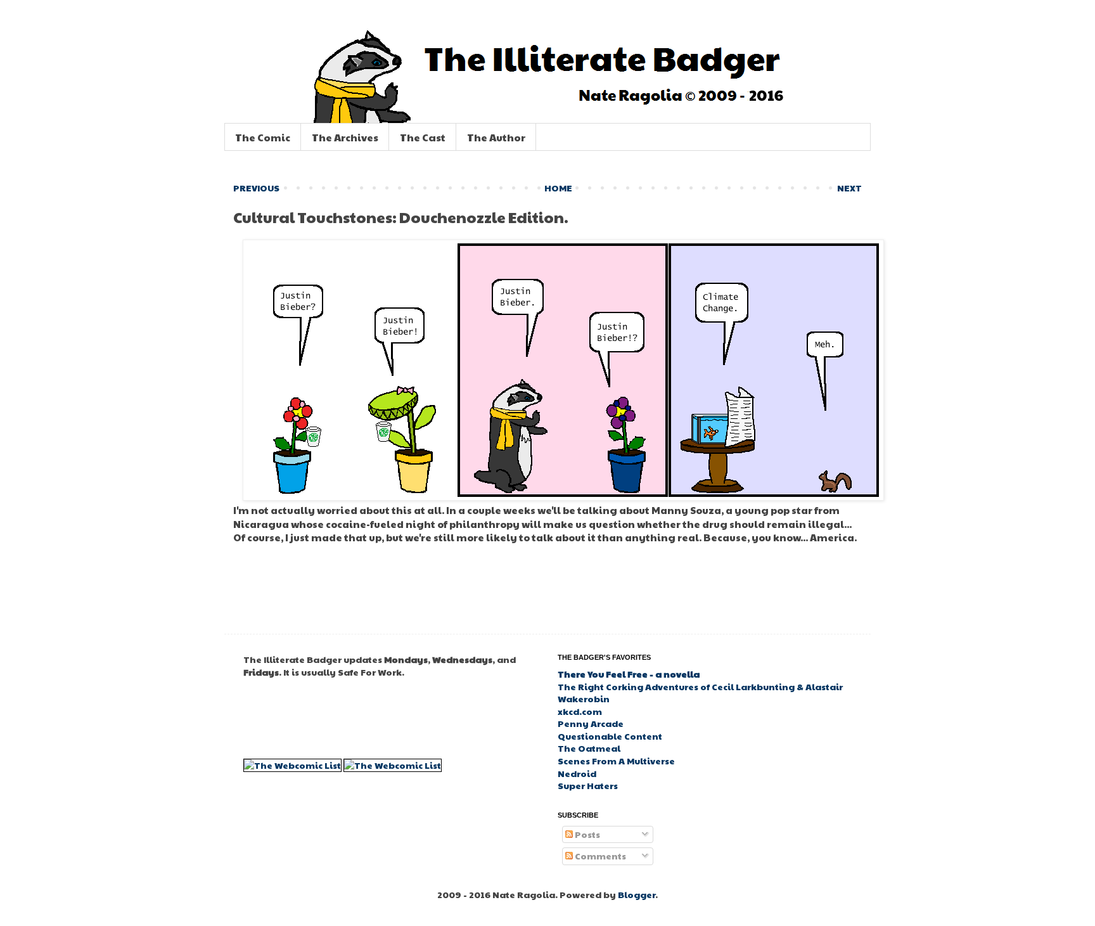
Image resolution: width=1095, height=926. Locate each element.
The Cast (422, 137)
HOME (558, 187)
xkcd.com (580, 711)
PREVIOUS (256, 187)
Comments (599, 855)
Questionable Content (610, 736)
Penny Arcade (591, 723)
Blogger (636, 894)
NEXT (849, 187)
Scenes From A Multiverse (616, 760)
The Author (496, 137)
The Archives (345, 137)
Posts (586, 834)
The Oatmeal (589, 748)
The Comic (262, 137)
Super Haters (588, 785)
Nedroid (577, 773)
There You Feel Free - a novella (629, 673)
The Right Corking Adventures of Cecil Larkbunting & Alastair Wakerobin (700, 692)
